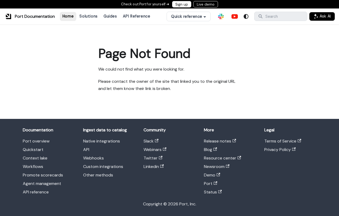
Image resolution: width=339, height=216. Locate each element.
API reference (36, 192)
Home (68, 16)
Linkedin (151, 166)
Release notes (217, 141)
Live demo (206, 4)
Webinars (153, 149)
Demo (209, 175)
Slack (149, 141)
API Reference (136, 16)
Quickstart (33, 149)
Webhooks (93, 158)
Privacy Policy (277, 149)
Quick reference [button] (186, 16)
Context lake (35, 158)
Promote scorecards (43, 175)
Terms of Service (280, 141)
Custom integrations (103, 166)
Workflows (33, 166)
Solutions (88, 16)
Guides (110, 16)
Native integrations (101, 141)
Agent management (42, 183)
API (86, 149)
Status (210, 192)
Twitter (151, 158)
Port (208, 183)
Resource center (220, 158)
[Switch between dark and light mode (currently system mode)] (246, 16)
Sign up (181, 4)
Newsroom (214, 166)
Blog (208, 149)
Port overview (36, 141)
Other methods (98, 175)
